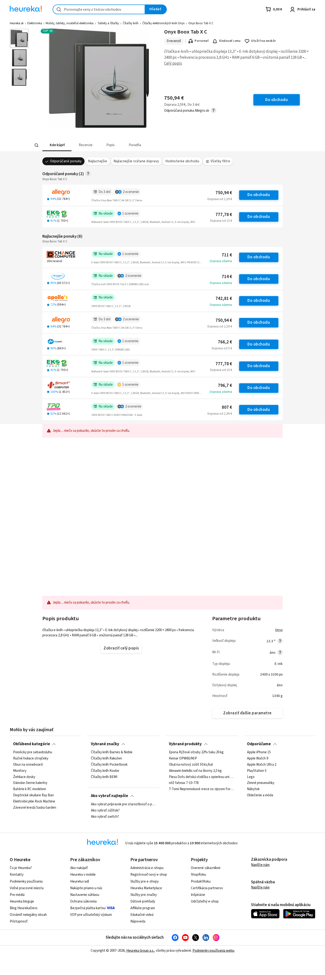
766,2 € (225, 342)
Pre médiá (17, 894)
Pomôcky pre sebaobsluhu (32, 752)
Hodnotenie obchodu (182, 161)
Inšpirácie (198, 894)
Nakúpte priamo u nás (86, 888)
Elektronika (34, 23)
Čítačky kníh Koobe (105, 770)
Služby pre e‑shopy (144, 881)
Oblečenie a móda (260, 795)
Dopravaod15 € (221, 221)
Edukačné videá (141, 914)
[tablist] (136, 145)
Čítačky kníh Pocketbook (109, 764)
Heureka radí (79, 881)
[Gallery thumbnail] (19, 38)
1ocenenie (130, 213)
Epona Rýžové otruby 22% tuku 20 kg (196, 752)
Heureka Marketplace (146, 888)
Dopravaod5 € (222, 348)
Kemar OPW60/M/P (183, 758)
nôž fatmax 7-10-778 (183, 783)
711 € (227, 255)
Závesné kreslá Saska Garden (34, 807)
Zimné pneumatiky (260, 783)
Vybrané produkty (185, 744)
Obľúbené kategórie (31, 744)
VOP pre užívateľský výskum (91, 914)
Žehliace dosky (24, 777)
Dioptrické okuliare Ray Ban (33, 795)
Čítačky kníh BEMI (104, 777)
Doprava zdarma (221, 261)
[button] (56, 145)
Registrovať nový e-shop (148, 874)
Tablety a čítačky (108, 23)
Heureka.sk (17, 23)
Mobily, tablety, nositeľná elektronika (70, 23)
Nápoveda (137, 921)
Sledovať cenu (230, 41)
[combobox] (99, 9)
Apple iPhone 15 (259, 752)
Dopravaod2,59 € (219, 199)
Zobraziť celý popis (121, 648)
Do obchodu (258, 195)
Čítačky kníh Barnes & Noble (112, 752)
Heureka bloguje (22, 901)
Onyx (279, 630)
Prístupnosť (19, 921)
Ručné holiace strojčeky (30, 758)
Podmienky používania (26, 881)
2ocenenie (131, 191)
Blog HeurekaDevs (24, 908)
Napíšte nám (260, 864)
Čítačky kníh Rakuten (106, 758)
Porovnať (201, 41)
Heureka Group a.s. (140, 950)
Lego (251, 777)
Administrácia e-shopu (146, 867)
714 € (227, 277)
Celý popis (173, 63)
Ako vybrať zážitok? (105, 810)
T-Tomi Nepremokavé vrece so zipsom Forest (201, 789)
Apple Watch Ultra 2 (261, 764)
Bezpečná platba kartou (88, 908)
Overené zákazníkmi (205, 867)
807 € (227, 407)
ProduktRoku (201, 881)
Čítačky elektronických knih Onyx (163, 23)
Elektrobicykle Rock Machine (34, 801)
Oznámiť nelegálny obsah (28, 914)
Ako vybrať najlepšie (109, 796)
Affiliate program (142, 908)
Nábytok (253, 789)
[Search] (36, 145)
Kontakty (17, 874)
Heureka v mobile (83, 874)
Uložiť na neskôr (263, 41)
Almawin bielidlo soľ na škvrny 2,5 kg (195, 770)
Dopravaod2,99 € (219, 414)
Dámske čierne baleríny (30, 783)
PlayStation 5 (256, 770)
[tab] (56, 145)
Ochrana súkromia (83, 901)
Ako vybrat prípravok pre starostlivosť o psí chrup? (123, 804)
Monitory (19, 770)
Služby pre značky (143, 894)
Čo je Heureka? (21, 867)
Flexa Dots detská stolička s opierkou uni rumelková (201, 777)
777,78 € (224, 214)
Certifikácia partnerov (207, 888)
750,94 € (224, 193)
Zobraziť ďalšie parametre (247, 713)
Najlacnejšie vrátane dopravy (136, 161)
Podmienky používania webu (213, 950)
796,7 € (225, 385)
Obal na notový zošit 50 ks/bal (191, 764)
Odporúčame (259, 744)
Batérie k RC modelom (29, 789)
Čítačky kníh (130, 23)
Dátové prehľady (142, 901)
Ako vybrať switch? (105, 816)
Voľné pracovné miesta (27, 888)
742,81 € (224, 298)
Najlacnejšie (97, 161)
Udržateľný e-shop (205, 901)
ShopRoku (198, 874)
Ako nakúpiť (79, 867)
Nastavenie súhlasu (84, 894)
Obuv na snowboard (28, 764)
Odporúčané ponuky (66, 161)
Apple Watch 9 (257, 758)
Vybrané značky (105, 744)
